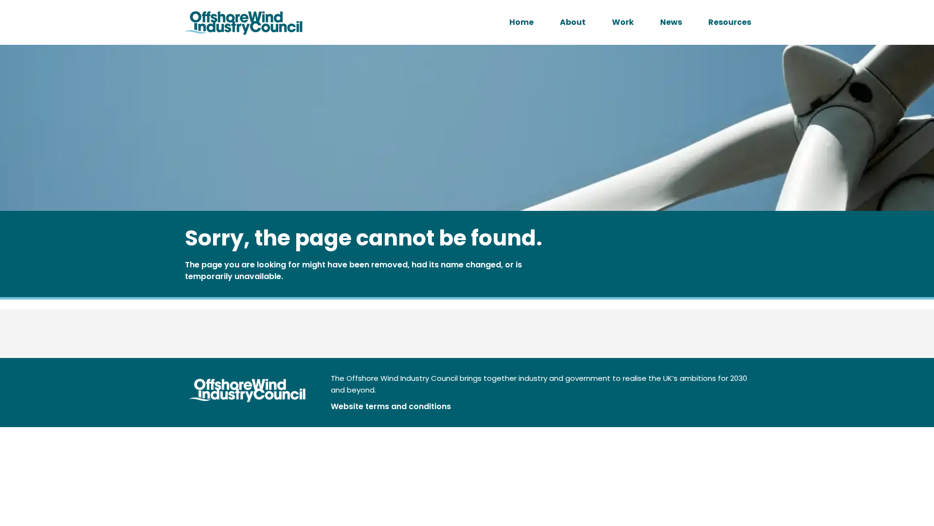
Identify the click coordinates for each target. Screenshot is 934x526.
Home (521, 22)
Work (623, 22)
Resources (729, 22)
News (671, 22)
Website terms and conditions (391, 406)
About (573, 22)
